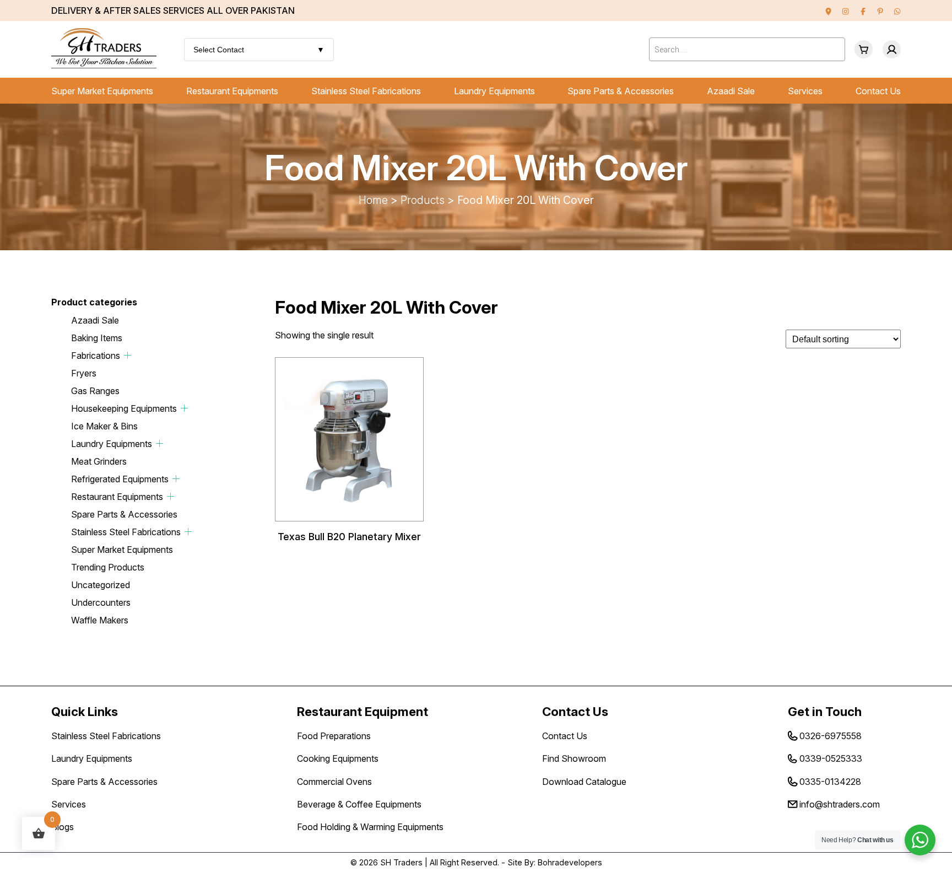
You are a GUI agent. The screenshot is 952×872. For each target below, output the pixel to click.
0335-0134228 (830, 781)
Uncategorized (100, 584)
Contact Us (878, 90)
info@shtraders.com (839, 804)
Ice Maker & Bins (104, 426)
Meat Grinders (99, 461)
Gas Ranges (95, 390)
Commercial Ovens (334, 781)
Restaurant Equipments (232, 90)
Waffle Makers (99, 620)
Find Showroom (574, 758)
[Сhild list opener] (127, 355)
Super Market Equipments (102, 90)
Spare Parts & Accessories (620, 90)
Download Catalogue (584, 781)
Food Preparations (334, 735)
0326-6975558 (830, 735)
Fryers (83, 373)
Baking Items (96, 337)
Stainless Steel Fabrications (366, 90)
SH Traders (401, 862)
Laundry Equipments (494, 90)
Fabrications (95, 355)
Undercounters (101, 602)
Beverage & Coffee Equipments (359, 804)
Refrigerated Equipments (120, 479)
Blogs (62, 826)
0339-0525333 (830, 758)
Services (805, 90)
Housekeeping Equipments (124, 408)
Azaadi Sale (731, 90)
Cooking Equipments (337, 758)
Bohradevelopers (570, 862)
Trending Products (107, 567)
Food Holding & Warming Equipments (370, 826)
